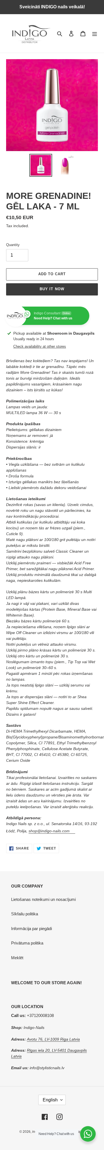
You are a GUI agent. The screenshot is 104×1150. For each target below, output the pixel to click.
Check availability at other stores (39, 346)
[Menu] (94, 33)
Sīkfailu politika (24, 913)
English (50, 1100)
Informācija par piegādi (31, 928)
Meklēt (17, 957)
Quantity (13, 245)
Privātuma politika (27, 943)
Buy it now (52, 289)
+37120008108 (32, 1015)
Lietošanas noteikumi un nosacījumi (43, 899)
